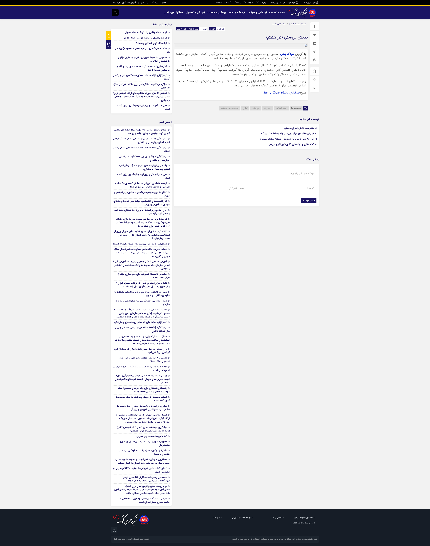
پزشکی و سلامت (216, 12)
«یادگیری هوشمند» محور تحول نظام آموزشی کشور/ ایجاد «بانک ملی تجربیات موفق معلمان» (143, 429)
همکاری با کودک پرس (303, 517)
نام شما (310, 188)
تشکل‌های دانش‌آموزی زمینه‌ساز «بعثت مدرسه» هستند (140, 244)
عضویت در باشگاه (159, 2)
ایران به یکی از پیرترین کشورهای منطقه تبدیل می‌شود (287, 139)
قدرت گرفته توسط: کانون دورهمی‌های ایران (131, 539)
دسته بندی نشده (279, 23)
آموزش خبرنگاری (129, 2)
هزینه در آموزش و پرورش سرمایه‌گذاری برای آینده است (143, 107)
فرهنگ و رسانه (236, 12)
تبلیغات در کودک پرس (241, 517)
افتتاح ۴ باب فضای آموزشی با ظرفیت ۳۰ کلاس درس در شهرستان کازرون (141, 470)
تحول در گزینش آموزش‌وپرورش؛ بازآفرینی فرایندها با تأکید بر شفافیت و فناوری (142, 293)
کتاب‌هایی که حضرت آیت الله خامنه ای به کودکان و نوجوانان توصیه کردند (143, 68)
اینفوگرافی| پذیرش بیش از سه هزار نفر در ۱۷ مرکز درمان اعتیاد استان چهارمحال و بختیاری (141, 140)
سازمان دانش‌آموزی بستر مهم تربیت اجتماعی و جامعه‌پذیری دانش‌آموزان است (145, 500)
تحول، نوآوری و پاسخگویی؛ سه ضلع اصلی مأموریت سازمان (143, 302)
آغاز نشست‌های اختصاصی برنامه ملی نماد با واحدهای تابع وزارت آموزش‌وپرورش (141, 202)
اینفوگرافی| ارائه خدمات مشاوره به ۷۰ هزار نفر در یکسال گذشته (141, 77)
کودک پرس (287, 54)
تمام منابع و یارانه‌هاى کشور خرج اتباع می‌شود (291, 144)
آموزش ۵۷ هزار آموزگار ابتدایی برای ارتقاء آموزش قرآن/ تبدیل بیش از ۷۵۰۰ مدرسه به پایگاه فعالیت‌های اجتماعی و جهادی (141, 96)
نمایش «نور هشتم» (230, 108)
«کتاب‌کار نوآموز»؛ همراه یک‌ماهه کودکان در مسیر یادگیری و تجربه (145, 452)
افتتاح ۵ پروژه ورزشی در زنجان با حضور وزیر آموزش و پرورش (142, 194)
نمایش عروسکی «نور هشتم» (287, 37)
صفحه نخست (277, 12)
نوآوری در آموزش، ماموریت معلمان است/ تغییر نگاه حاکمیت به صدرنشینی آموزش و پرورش (142, 407)
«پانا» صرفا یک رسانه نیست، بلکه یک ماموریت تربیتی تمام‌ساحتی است (141, 368)
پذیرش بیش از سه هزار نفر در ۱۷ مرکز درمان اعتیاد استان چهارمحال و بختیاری (144, 167)
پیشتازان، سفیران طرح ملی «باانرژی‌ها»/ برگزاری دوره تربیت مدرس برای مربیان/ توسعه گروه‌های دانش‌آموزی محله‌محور (142, 379)
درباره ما (216, 517)
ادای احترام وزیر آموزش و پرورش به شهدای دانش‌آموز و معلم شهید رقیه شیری (142, 211)
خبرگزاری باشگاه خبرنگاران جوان (281, 92)
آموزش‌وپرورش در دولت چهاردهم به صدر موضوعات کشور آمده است (143, 398)
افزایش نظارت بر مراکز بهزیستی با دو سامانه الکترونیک (287, 133)
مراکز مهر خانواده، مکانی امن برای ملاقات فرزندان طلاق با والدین (141, 86)
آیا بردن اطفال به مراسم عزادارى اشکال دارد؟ (145, 38)
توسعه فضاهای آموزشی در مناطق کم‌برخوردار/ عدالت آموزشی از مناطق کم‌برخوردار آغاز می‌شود (142, 185)
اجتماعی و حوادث (257, 12)
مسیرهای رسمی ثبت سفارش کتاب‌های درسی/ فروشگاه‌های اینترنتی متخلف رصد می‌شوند (146, 479)
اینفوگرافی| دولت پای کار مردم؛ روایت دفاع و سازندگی (140, 322)
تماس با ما (277, 517)
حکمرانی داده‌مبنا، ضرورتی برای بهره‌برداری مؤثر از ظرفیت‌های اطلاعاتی (144, 59)
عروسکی (256, 108)
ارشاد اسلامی (281, 108)
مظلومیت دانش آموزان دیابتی (299, 128)
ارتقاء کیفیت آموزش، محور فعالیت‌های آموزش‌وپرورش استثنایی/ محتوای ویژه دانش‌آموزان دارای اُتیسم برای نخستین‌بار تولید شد (141, 235)
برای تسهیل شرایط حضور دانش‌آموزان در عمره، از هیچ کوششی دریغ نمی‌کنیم (142, 350)
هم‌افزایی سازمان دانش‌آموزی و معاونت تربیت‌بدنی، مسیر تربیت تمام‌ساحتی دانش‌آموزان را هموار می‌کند (142, 461)
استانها (179, 12)
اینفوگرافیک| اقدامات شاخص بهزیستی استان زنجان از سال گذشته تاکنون (142, 329)
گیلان (245, 108)
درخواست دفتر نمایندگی (303, 522)
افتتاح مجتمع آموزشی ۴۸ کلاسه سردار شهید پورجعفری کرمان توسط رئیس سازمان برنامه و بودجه (142, 131)
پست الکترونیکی (236, 188)
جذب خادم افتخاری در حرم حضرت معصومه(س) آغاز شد (142, 50)
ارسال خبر (116, 2)
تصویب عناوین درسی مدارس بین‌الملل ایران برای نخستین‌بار (144, 443)
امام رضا (267, 108)
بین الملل (169, 12)
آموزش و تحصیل (195, 12)
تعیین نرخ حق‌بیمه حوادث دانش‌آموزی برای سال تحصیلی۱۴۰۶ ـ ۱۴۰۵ (144, 359)
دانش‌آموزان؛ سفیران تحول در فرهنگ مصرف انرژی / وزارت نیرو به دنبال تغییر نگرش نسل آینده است (143, 284)
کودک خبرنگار (143, 2)
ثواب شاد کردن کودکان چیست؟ (151, 43)
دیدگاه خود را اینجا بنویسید (301, 173)
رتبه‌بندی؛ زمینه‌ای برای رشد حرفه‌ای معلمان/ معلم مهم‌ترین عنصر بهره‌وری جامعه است (144, 389)
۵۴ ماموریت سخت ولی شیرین (151, 436)
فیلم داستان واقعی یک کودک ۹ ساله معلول (146, 32)
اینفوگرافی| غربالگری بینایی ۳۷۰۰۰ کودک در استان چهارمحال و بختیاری (144, 158)
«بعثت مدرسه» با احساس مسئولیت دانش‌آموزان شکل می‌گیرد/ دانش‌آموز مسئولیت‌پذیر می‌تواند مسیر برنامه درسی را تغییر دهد (142, 252)
